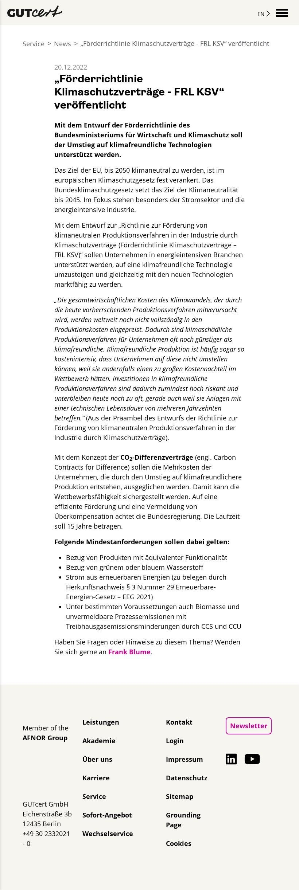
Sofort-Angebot (107, 815)
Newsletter (248, 725)
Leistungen (100, 722)
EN (260, 13)
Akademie (99, 740)
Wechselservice (107, 833)
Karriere (96, 777)
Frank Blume (129, 651)
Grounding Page (183, 820)
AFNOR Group (45, 737)
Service (33, 43)
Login (175, 740)
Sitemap (179, 796)
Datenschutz (186, 777)
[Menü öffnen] (282, 12)
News (62, 43)
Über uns (97, 759)
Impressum (184, 759)
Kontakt (179, 722)
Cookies (178, 843)
